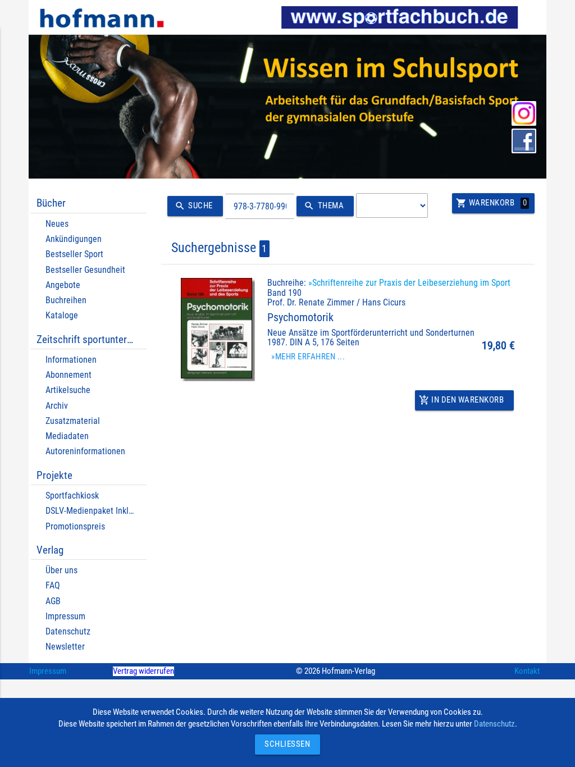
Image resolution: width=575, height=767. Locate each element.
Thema (324, 205)
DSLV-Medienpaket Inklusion (96, 510)
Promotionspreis (75, 526)
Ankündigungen (73, 239)
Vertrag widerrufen (143, 671)
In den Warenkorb (461, 400)
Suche (194, 205)
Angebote (62, 285)
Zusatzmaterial (72, 421)
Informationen (71, 359)
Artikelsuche (67, 390)
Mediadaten (67, 436)
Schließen (285, 744)
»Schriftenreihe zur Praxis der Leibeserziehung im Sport (409, 282)
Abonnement (68, 374)
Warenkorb (491, 203)
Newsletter (65, 646)
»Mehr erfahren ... (308, 357)
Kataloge (61, 315)
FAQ (52, 585)
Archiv (56, 405)
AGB (53, 601)
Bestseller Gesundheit (85, 269)
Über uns (61, 570)
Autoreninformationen (85, 451)
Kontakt (527, 671)
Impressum (65, 616)
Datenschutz (67, 631)
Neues (57, 223)
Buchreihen (65, 300)
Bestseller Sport (74, 254)
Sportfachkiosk (72, 495)
